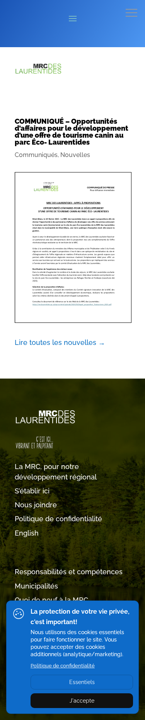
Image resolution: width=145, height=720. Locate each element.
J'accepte (82, 701)
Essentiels (82, 682)
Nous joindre (36, 505)
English (27, 533)
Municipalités (36, 586)
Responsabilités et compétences (69, 572)
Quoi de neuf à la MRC (51, 600)
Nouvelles (75, 155)
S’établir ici (32, 491)
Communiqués (36, 155)
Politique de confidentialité (58, 519)
